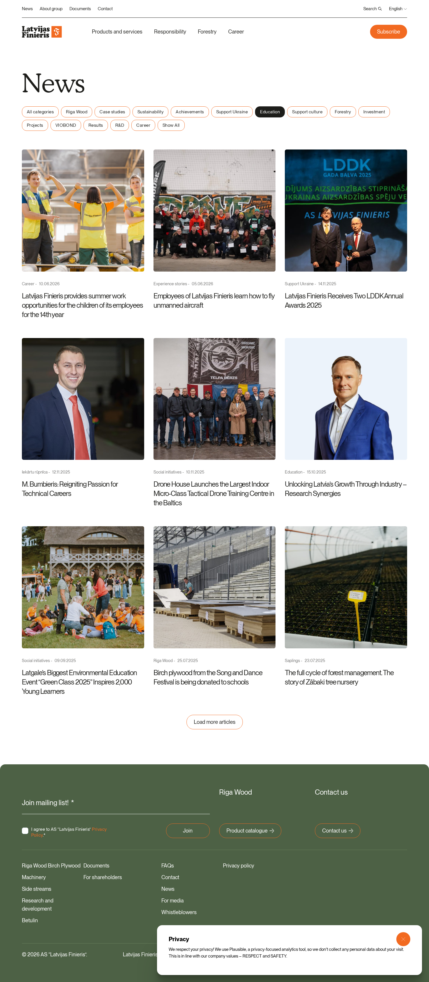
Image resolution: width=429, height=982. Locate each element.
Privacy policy (238, 866)
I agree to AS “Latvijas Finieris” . (69, 832)
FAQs (167, 866)
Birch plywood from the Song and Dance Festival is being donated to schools (208, 677)
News (27, 8)
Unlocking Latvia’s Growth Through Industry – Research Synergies (345, 489)
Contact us (334, 831)
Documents (80, 8)
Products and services (117, 32)
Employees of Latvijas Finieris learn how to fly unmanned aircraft (214, 300)
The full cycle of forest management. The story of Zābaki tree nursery (339, 677)
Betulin (30, 920)
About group (51, 8)
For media (172, 900)
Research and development (37, 904)
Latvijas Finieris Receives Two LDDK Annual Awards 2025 (344, 300)
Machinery (34, 877)
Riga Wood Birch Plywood (51, 866)
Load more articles (215, 722)
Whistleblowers (179, 912)
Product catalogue (247, 831)
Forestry (207, 32)
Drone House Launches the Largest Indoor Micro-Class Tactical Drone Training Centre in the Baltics (214, 493)
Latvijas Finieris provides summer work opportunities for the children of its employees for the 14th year (82, 305)
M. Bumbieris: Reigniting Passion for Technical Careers (70, 489)
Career (236, 32)
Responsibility (170, 32)
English (395, 8)
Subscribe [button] (388, 32)
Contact (105, 8)
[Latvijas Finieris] (42, 32)
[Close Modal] (403, 939)
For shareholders (102, 877)
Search (370, 8)
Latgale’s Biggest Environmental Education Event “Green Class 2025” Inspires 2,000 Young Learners (79, 682)
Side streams (36, 889)
